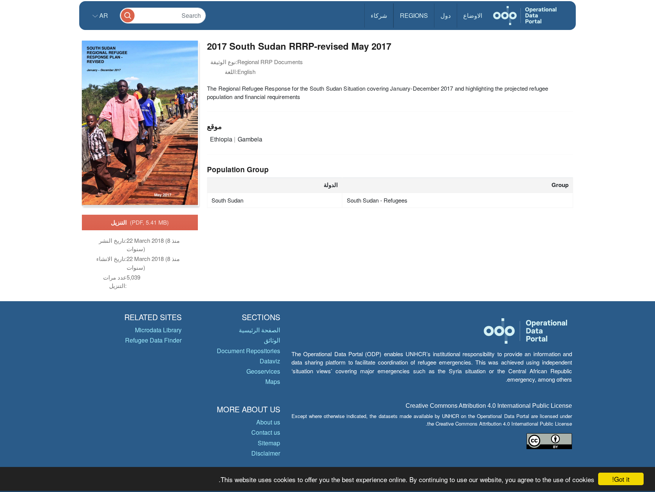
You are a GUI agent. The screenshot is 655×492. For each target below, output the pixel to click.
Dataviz (270, 361)
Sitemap (269, 443)
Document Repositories (248, 350)
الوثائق (272, 340)
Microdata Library (158, 329)
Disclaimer (265, 453)
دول (445, 15)
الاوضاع (472, 15)
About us (268, 422)
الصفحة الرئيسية (259, 329)
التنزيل (140, 222)
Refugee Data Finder (153, 340)
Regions (414, 15)
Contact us (265, 432)
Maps (272, 381)
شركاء (379, 15)
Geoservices (263, 371)
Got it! (621, 479)
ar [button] (103, 15)
